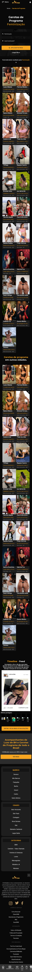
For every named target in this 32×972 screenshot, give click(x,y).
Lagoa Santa (16, 833)
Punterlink (16, 954)
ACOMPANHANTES (10, 968)
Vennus (5, 347)
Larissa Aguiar (8, 217)
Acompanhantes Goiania (16, 962)
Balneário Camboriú (16, 829)
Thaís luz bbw (21, 139)
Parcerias (16, 938)
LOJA (27, 968)
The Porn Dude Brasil (16, 946)
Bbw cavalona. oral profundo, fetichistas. (23, 141)
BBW (16, 845)
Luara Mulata (7, 87)
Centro (16, 794)
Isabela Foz (7, 321)
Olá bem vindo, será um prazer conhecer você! (9, 349)
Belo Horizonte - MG (8, 91)
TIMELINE (17, 968)
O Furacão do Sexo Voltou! (9, 323)
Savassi (16, 774)
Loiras (16, 856)
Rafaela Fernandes (23, 113)
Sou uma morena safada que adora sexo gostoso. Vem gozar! (23, 297)
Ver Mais (16, 757)
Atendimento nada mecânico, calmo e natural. (23, 167)
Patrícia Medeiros (23, 87)
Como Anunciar (16, 911)
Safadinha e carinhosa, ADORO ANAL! (9, 193)
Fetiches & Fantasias (16, 853)
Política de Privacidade (16, 933)
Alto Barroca (16, 778)
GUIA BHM (22, 969)
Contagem (16, 817)
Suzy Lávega (7, 295)
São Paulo (16, 813)
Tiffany (5, 165)
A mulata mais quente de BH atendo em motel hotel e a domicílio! (9, 89)
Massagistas (16, 860)
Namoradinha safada (8, 219)
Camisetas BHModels (16, 951)
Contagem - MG (21, 91)
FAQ (16, 919)
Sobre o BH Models (16, 930)
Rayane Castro (22, 165)
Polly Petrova (21, 243)
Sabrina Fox (21, 269)
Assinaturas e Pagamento (16, 917)
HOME (3, 968)
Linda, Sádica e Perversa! (9, 271)
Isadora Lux (7, 139)
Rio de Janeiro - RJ (8, 325)
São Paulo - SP (20, 247)
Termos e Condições (16, 935)
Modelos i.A (16, 864)
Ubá (16, 825)
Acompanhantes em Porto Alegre (16, 949)
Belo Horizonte (16, 809)
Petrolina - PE (20, 299)
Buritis (16, 786)
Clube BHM (16, 914)
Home (8, 8)
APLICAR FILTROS (17, 48)
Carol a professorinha (23, 217)
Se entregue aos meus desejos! (23, 323)
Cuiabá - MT (6, 117)
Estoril (16, 790)
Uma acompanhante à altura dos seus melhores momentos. (9, 167)
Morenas (16, 868)
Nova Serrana (16, 821)
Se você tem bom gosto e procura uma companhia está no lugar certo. (23, 245)
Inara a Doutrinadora (9, 269)
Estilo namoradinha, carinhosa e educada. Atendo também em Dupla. (23, 115)
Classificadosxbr (16, 959)
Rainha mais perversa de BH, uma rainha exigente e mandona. (9, 245)
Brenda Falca (7, 191)
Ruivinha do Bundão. (8, 297)
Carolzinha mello (22, 295)
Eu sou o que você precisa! (23, 193)
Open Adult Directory (16, 956)
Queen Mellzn (21, 321)
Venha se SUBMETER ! (22, 271)
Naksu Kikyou (7, 113)
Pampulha (16, 782)
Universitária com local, (23, 89)
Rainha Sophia (8, 243)
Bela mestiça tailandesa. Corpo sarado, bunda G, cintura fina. (9, 115)
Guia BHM (16, 922)
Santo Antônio (16, 798)
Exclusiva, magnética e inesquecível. (9, 141)
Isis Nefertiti (21, 191)
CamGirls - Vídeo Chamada (16, 849)
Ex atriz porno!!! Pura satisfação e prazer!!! (23, 219)
